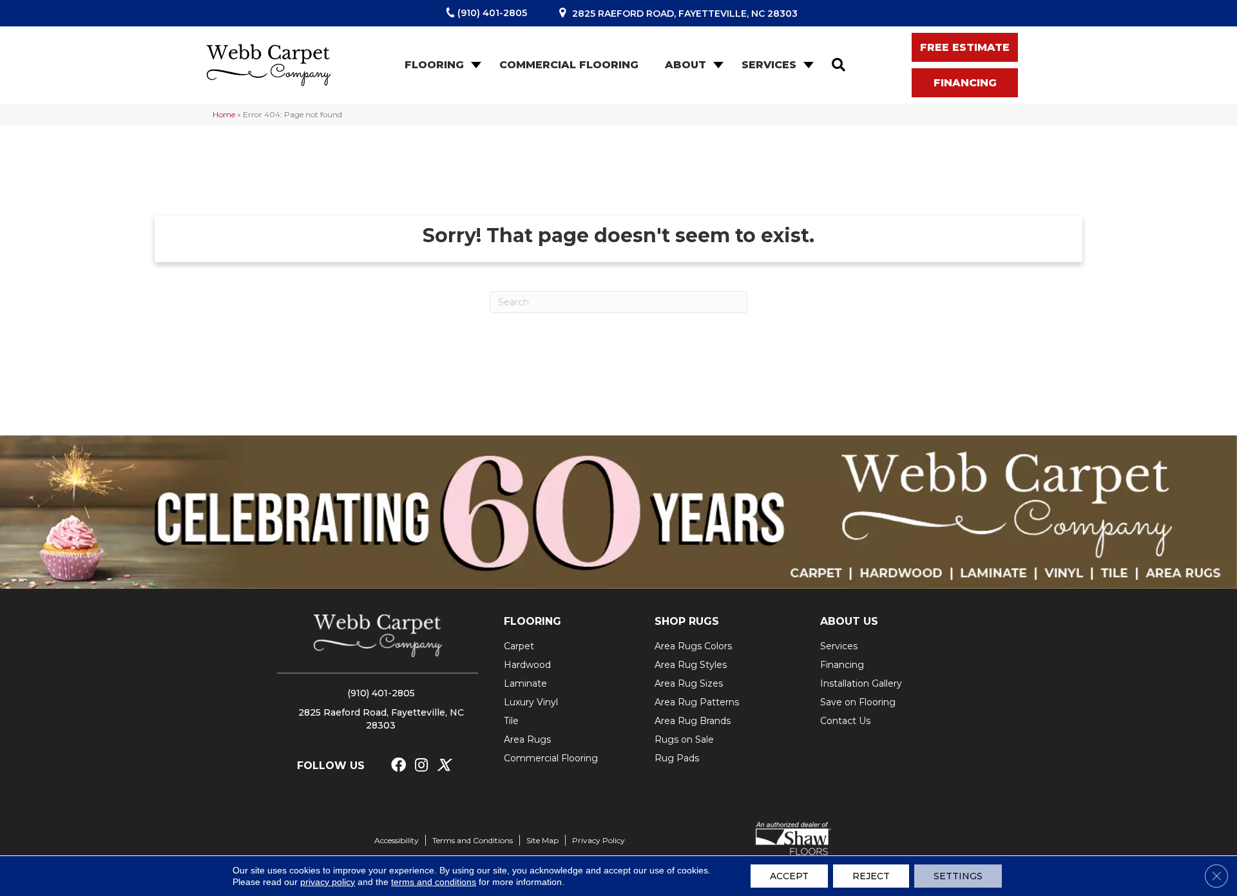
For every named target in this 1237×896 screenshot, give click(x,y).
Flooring (434, 65)
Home (224, 114)
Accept (789, 876)
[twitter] (443, 766)
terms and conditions (433, 882)
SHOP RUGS (687, 621)
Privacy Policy (598, 840)
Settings (958, 876)
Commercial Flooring (568, 65)
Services (769, 65)
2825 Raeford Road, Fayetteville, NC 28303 (685, 13)
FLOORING (532, 621)
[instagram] (421, 766)
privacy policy (327, 882)
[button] (475, 65)
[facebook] (398, 766)
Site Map (542, 840)
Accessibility (396, 840)
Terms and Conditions (472, 840)
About (685, 65)
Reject (871, 876)
